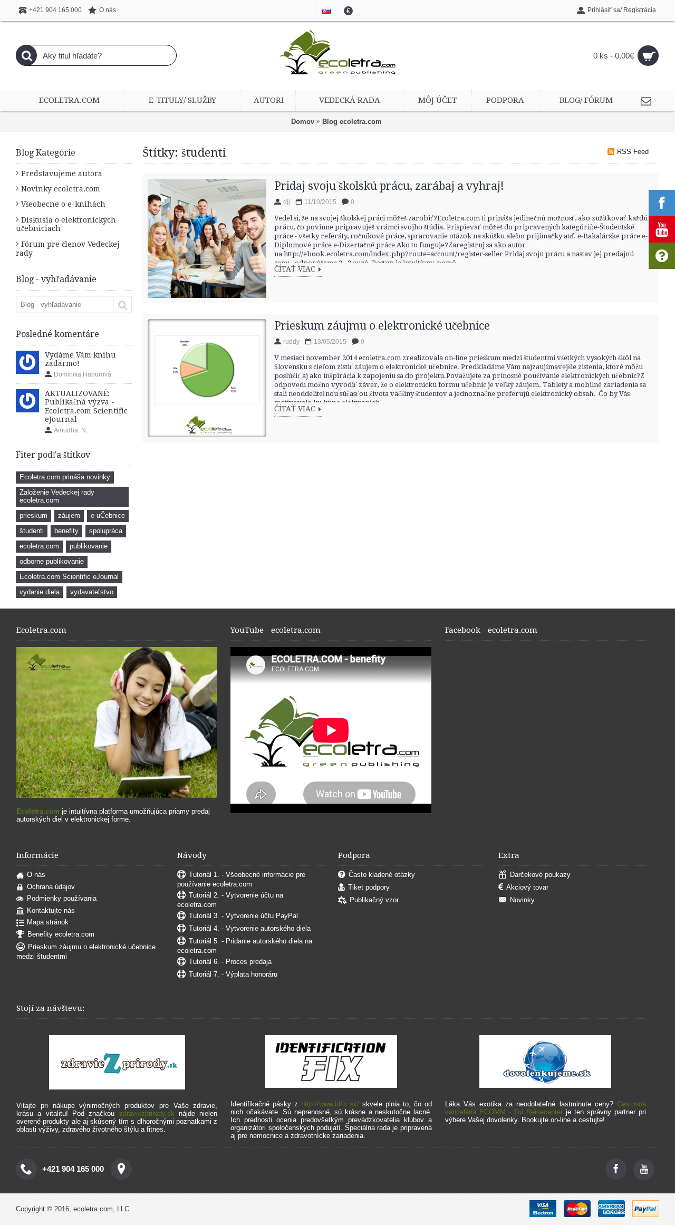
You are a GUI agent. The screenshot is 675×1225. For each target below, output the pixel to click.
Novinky (522, 900)
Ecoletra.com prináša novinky (65, 477)
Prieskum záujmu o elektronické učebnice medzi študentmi (86, 951)
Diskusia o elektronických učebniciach (66, 224)
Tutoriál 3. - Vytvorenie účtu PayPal (243, 916)
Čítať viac (294, 269)
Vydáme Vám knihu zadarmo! (80, 359)
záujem (69, 515)
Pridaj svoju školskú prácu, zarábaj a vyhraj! (389, 185)
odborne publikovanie (52, 561)
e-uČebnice (108, 515)
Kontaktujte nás (51, 910)
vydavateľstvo (91, 592)
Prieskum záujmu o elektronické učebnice (382, 325)
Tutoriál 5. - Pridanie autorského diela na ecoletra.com (244, 945)
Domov (302, 122)
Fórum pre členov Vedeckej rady (67, 248)
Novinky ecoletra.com (60, 189)
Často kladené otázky (382, 875)
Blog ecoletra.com (352, 122)
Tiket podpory (369, 887)
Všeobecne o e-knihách (63, 204)
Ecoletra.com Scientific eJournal (69, 577)
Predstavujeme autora (61, 173)
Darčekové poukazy (540, 875)
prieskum (33, 515)
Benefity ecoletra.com (60, 934)
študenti (32, 531)
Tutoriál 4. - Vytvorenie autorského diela (250, 928)
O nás (36, 875)
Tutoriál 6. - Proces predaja (230, 962)
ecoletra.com (39, 546)
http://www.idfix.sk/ (330, 1104)
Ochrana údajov (51, 887)
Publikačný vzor (374, 900)
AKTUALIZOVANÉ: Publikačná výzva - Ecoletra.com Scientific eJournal (86, 406)
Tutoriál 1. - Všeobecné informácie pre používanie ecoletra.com (241, 879)
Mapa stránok (48, 922)
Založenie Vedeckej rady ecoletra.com (57, 496)
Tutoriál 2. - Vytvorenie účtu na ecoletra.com (230, 900)
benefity (66, 531)
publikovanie (89, 546)
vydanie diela (40, 592)
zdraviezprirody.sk (147, 1113)
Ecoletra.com (38, 811)
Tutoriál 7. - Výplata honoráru (233, 974)
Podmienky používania (62, 898)
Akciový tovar (527, 887)
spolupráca (105, 531)
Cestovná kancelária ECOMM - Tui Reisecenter (545, 1108)
